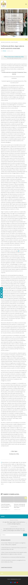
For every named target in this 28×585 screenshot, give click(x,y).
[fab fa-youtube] (17, 582)
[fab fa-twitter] (15, 582)
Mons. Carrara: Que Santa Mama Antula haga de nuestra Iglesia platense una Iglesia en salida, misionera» (14, 22)
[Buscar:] (12, 535)
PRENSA (4, 51)
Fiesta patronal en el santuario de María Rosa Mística (13, 557)
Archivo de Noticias (5, 42)
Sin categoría (14, 15)
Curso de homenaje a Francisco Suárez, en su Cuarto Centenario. (6, 506)
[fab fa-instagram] (13, 582)
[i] (1, 462)
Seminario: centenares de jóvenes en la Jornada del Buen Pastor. (19, 506)
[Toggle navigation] (26, 4)
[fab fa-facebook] (11, 582)
